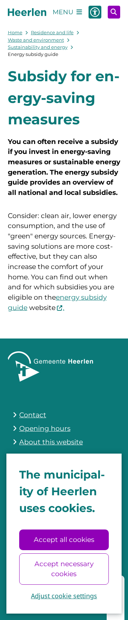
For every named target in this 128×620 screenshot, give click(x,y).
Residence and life (52, 32)
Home (15, 32)
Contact (32, 415)
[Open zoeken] (114, 12)
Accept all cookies (64, 540)
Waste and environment (36, 40)
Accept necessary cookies (64, 569)
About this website (51, 442)
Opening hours (44, 428)
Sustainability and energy (38, 47)
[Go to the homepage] (27, 12)
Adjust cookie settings (64, 595)
